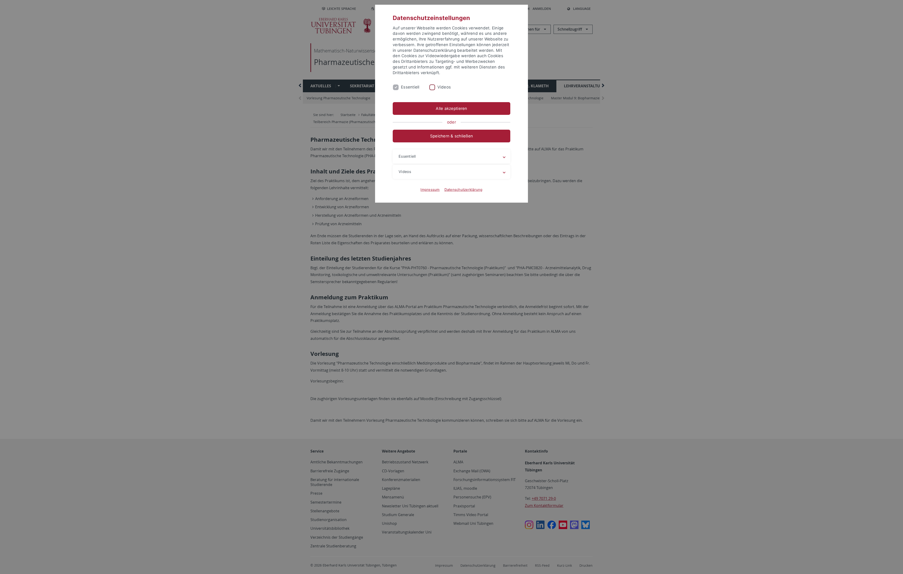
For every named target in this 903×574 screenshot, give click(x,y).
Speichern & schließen (451, 136)
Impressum (430, 189)
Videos (444, 87)
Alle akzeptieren (451, 108)
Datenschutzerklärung (463, 189)
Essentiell (410, 87)
